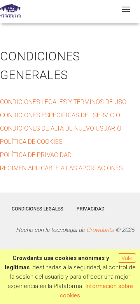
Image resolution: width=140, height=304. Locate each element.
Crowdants (100, 229)
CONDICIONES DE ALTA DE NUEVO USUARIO (60, 128)
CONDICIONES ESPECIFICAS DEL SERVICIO (60, 115)
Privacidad (91, 209)
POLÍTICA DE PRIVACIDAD (36, 155)
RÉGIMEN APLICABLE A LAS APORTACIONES (61, 168)
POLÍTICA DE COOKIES (31, 141)
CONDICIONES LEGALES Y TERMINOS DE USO (63, 102)
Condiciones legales (37, 209)
